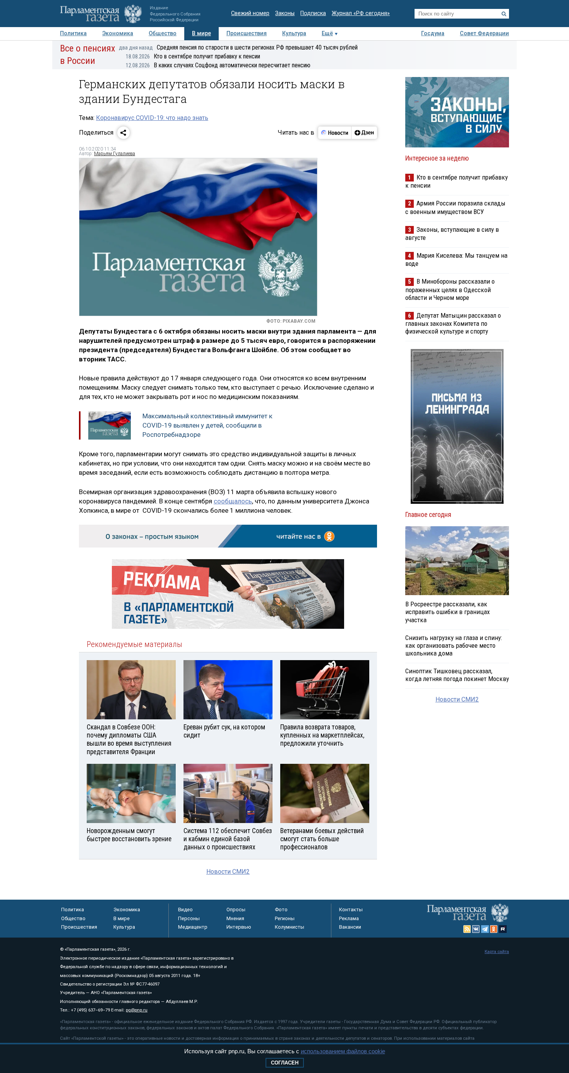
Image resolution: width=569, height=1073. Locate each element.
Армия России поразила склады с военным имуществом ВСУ (455, 207)
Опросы (235, 909)
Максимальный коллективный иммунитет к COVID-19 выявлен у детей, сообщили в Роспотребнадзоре (207, 425)
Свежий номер (250, 13)
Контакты (351, 909)
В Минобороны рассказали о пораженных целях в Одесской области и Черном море (450, 289)
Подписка (313, 13)
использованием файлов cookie (343, 1051)
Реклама (349, 918)
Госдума (432, 33)
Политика (73, 33)
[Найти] (504, 14)
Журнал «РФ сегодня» (361, 13)
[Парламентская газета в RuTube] (503, 929)
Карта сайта (497, 951)
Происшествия (246, 33)
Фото (281, 909)
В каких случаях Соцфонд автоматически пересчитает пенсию (218, 65)
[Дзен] (364, 133)
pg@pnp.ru (136, 1010)
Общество (163, 33)
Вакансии (350, 927)
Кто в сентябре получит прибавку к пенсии (193, 56)
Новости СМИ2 (228, 871)
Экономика (117, 33)
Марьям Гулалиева (114, 153)
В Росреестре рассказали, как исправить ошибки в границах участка (447, 611)
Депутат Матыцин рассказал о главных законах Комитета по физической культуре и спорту (453, 323)
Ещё (327, 33)
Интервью (238, 927)
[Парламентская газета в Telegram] (485, 929)
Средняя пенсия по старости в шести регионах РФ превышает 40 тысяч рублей (238, 47)
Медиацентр (192, 927)
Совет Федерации (484, 33)
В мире (201, 33)
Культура (294, 33)
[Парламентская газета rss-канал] (467, 929)
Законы (285, 13)
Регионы (285, 918)
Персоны (189, 918)
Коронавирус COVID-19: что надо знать (152, 118)
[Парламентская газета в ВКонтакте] (476, 929)
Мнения (235, 918)
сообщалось (233, 501)
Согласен (284, 1063)
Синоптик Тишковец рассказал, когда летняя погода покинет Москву (457, 675)
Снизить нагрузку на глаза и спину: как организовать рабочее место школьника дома (453, 645)
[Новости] (334, 133)
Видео (185, 909)
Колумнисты (289, 927)
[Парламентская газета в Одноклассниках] (494, 929)
